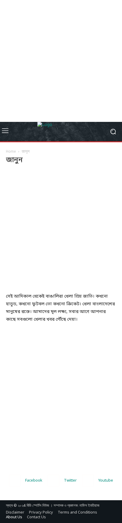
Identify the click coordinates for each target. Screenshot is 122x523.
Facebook (33, 480)
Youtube (105, 480)
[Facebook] (14, 480)
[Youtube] (88, 480)
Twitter (70, 480)
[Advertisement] (61, 61)
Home (11, 151)
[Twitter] (53, 480)
